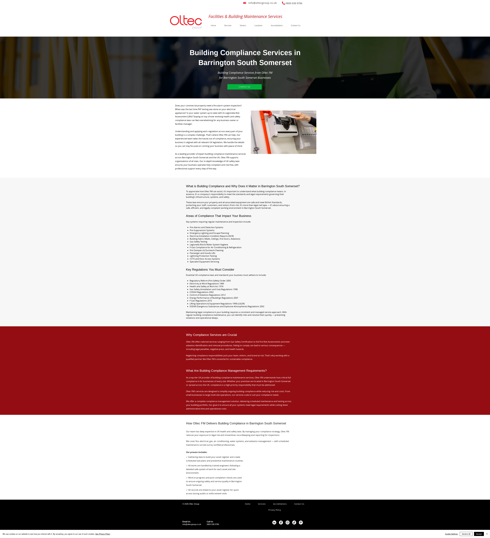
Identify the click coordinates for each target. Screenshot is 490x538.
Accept (479, 534)
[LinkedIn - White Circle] (274, 522)
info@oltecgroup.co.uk (191, 524)
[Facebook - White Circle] (281, 522)
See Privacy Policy (102, 534)
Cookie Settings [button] (451, 534)
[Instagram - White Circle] (288, 522)
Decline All (466, 534)
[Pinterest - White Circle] (301, 522)
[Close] (486, 534)
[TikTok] (294, 522)
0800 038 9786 (213, 524)
